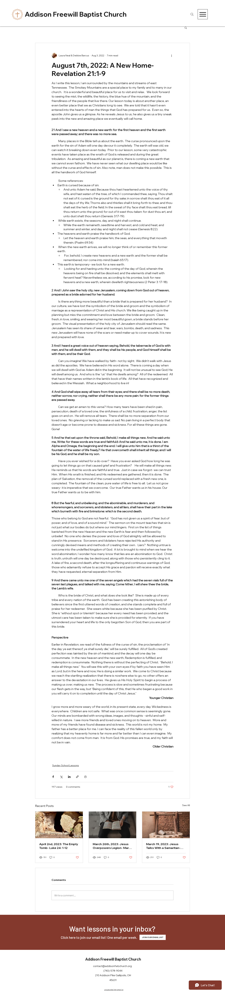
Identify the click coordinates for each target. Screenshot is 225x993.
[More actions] (171, 55)
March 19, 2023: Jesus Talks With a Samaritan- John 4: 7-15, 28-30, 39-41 (165, 846)
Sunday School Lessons (65, 765)
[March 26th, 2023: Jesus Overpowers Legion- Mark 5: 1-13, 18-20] (112, 825)
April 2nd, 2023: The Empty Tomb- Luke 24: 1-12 (58, 846)
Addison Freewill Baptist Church (76, 14)
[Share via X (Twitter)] (61, 776)
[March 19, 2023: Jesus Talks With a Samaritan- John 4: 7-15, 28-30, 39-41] (166, 825)
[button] (185, 27)
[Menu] (203, 14)
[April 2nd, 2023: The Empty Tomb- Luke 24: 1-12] (59, 825)
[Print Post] (85, 776)
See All (186, 805)
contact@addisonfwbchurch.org (112, 966)
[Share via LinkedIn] (69, 776)
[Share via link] (77, 776)
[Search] (192, 14)
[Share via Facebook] (53, 776)
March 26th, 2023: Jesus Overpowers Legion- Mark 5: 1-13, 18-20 (112, 846)
